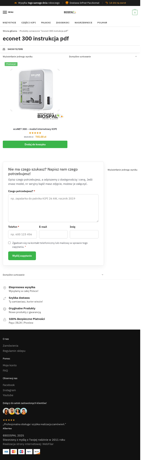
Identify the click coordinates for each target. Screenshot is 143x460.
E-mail (43, 226)
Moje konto (10, 365)
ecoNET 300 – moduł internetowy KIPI (35, 129)
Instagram (9, 390)
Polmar (102, 22)
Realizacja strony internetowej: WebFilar (28, 444)
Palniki (46, 22)
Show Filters (15, 49)
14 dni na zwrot (117, 2)
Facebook (9, 385)
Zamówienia (10, 345)
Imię (72, 226)
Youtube (8, 395)
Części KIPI (28, 22)
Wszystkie (9, 22)
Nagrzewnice (83, 22)
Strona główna (10, 31)
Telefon (13, 226)
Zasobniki (62, 22)
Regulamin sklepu (14, 351)
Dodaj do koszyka (35, 144)
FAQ (5, 370)
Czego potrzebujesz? (21, 191)
